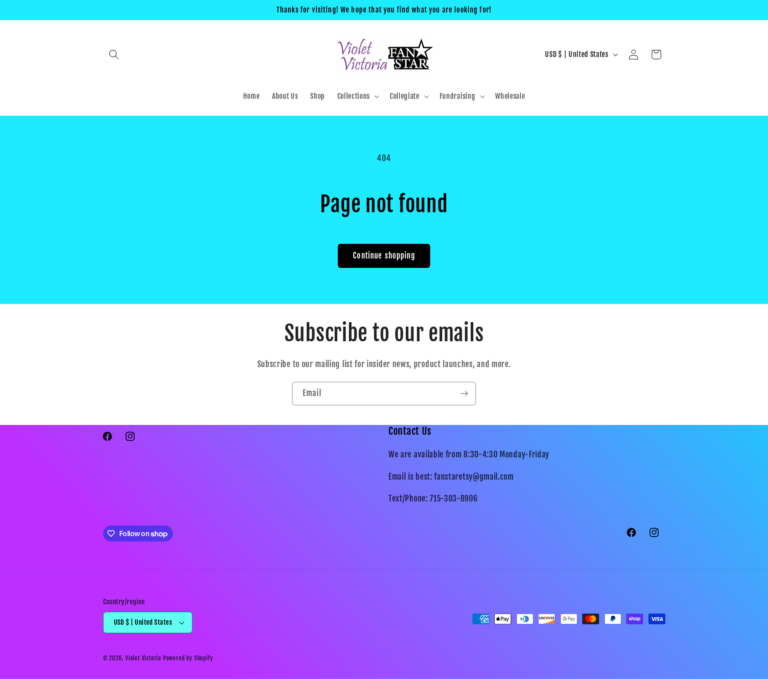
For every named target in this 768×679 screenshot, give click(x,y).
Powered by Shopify (188, 658)
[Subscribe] (464, 394)
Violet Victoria (143, 658)
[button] (114, 54)
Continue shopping (384, 255)
